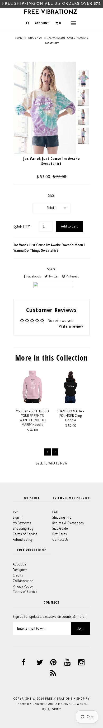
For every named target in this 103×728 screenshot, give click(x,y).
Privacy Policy (23, 586)
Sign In (17, 517)
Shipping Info (62, 517)
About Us (19, 564)
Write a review (71, 326)
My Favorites (22, 523)
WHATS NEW (35, 37)
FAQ (55, 512)
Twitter (53, 276)
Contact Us (60, 539)
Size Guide (60, 528)
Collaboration (23, 581)
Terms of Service (25, 534)
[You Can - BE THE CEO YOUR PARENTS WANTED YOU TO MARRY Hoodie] (32, 402)
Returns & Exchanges (68, 523)
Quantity (21, 226)
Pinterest (72, 276)
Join (15, 512)
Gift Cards (59, 534)
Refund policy (22, 539)
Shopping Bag (23, 528)
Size (51, 195)
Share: (51, 269)
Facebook (33, 276)
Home (18, 37)
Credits (18, 575)
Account (42, 23)
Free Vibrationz (50, 12)
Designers (20, 570)
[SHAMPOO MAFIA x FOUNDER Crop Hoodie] (70, 402)
